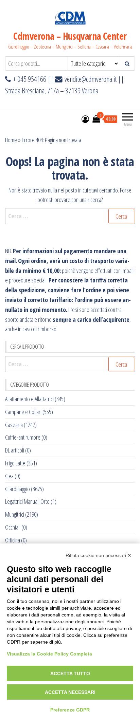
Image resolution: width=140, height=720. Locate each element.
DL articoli (14, 450)
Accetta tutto (70, 673)
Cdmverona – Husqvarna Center (69, 36)
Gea (9, 476)
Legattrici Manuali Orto (27, 501)
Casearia (14, 425)
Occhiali (12, 527)
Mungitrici (14, 514)
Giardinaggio (17, 489)
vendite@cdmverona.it (91, 79)
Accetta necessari (70, 692)
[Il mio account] (85, 119)
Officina (12, 540)
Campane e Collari (23, 412)
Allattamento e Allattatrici (29, 399)
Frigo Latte (15, 463)
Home (11, 140)
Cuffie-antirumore (22, 437)
